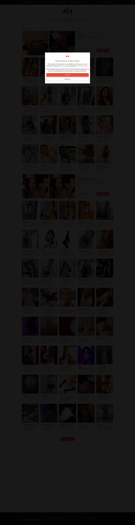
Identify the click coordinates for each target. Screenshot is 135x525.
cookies (63, 66)
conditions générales (83, 66)
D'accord (67, 75)
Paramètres (67, 79)
